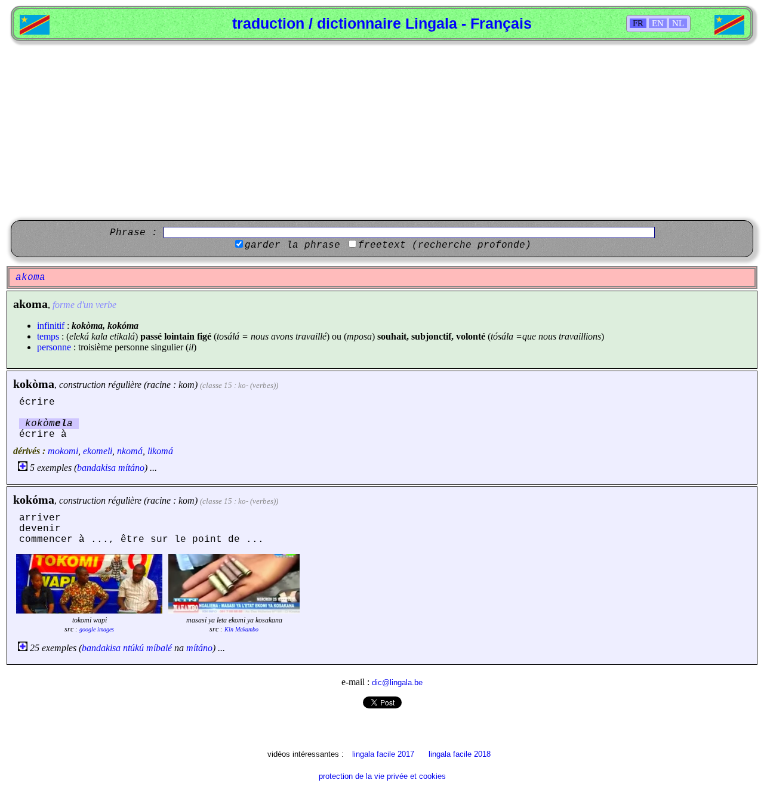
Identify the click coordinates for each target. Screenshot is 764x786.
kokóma (33, 499)
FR (638, 23)
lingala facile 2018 (460, 754)
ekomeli (97, 451)
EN (658, 23)
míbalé (159, 648)
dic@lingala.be (397, 682)
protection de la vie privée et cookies (382, 776)
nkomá (130, 451)
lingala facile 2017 (383, 754)
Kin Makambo (241, 629)
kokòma (33, 383)
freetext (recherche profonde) (444, 245)
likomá (160, 451)
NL (678, 23)
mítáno (131, 468)
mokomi (63, 451)
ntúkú (133, 648)
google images (96, 629)
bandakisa (96, 468)
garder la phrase (292, 245)
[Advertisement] (382, 130)
